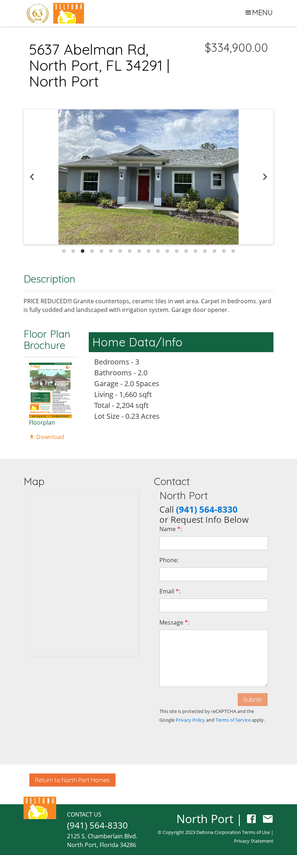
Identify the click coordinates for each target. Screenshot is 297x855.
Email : (169, 591)
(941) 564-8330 (97, 825)
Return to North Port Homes (72, 780)
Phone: (169, 560)
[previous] (32, 176)
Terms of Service (233, 720)
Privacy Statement (253, 841)
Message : (174, 622)
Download (49, 437)
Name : (170, 529)
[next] (264, 176)
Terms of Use (256, 832)
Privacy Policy (190, 720)
